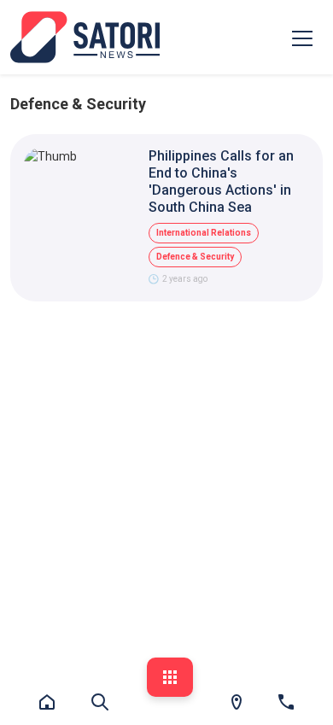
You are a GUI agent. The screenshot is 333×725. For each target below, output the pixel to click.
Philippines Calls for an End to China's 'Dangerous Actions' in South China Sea (221, 181)
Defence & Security (195, 256)
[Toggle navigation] (302, 38)
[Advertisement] (166, 490)
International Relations (203, 232)
